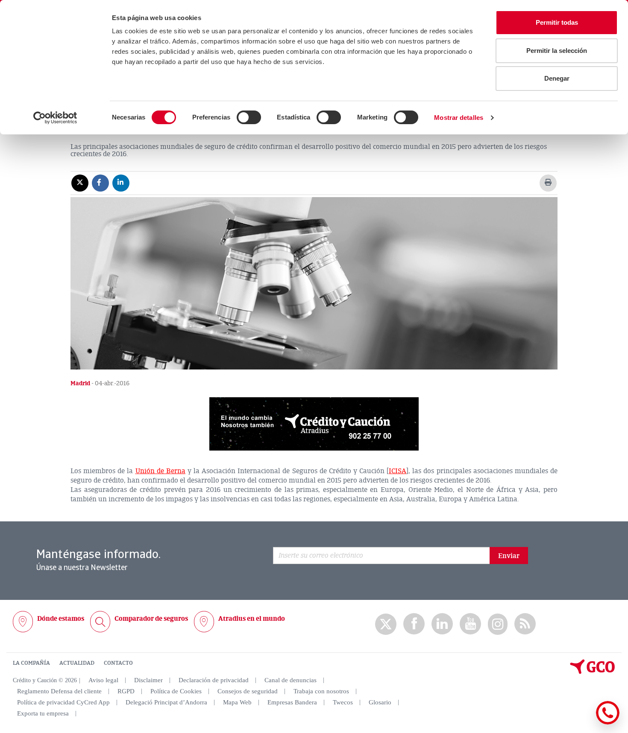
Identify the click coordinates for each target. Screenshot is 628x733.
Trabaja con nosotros (321, 691)
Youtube (470, 624)
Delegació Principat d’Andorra (166, 702)
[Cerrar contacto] (582, 723)
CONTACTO (118, 663)
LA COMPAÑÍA (31, 663)
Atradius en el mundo (251, 618)
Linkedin (442, 624)
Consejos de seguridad (247, 691)
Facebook (414, 624)
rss (525, 624)
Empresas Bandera (292, 702)
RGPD (126, 691)
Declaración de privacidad (214, 680)
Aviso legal (103, 680)
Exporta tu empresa (43, 713)
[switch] (249, 117)
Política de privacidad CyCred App (63, 702)
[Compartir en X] (79, 182)
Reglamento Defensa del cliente (59, 691)
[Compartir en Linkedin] (121, 182)
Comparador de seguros (151, 618)
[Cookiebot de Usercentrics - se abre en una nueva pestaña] (55, 117)
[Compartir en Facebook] (100, 182)
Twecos (343, 702)
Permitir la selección (556, 50)
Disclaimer (148, 680)
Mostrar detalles (458, 117)
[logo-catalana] (592, 672)
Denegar (556, 78)
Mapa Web (237, 702)
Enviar (508, 556)
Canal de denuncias (290, 680)
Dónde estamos (60, 618)
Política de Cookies (176, 691)
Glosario (380, 702)
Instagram (497, 624)
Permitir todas (557, 22)
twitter (386, 624)
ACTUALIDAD (76, 663)
